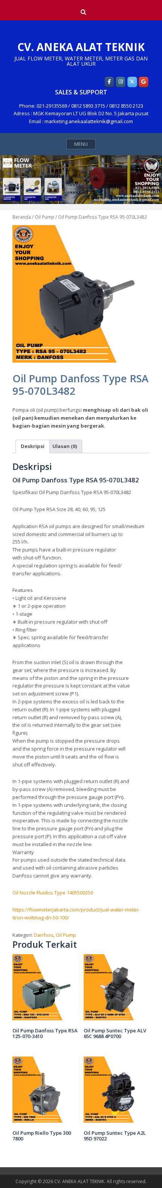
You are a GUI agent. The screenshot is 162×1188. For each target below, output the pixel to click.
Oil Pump (44, 217)
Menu (81, 144)
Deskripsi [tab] (32, 446)
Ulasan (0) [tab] (64, 446)
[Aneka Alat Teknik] (109, 82)
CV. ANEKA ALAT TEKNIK (81, 47)
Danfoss (43, 935)
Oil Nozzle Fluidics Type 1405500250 (52, 892)
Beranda (21, 217)
